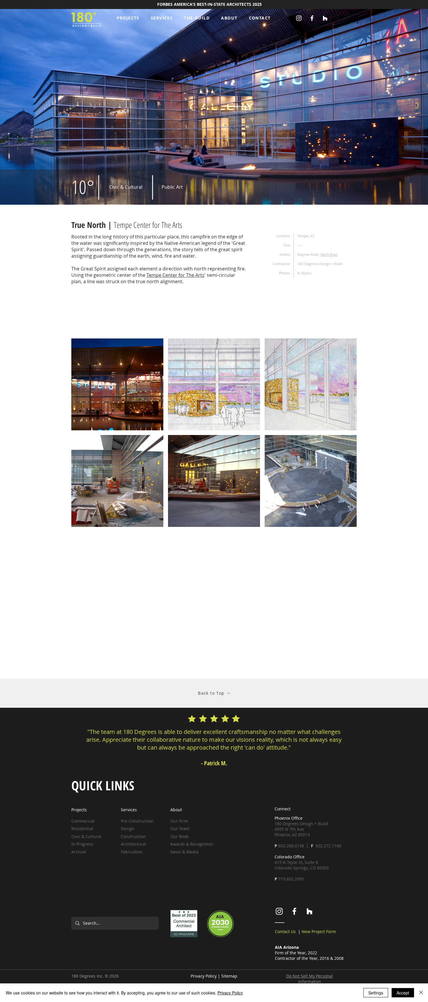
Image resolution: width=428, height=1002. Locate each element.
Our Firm (179, 821)
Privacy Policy (204, 976)
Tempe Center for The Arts (175, 275)
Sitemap (229, 976)
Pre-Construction (138, 821)
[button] (161, 18)
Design (127, 828)
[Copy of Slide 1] (209, 764)
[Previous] (32, 742)
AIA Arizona (287, 947)
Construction (133, 836)
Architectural (133, 844)
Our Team (180, 828)
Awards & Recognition (191, 844)
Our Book (179, 836)
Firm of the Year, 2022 (296, 952)
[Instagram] (299, 18)
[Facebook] (312, 18)
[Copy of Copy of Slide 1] (214, 764)
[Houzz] (325, 18)
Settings (375, 993)
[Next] (396, 742)
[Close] (421, 992)
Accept (403, 993)
